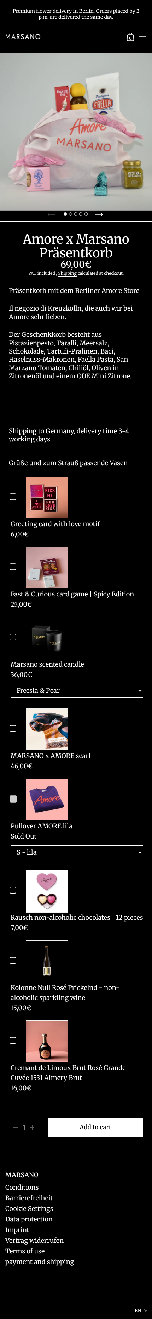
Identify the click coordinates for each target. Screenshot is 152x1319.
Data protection (29, 1219)
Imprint (17, 1230)
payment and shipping (39, 1262)
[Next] (99, 212)
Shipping (67, 273)
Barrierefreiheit (29, 1198)
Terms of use (25, 1251)
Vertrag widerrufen (34, 1240)
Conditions (22, 1187)
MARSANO (22, 1175)
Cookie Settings (29, 1208)
